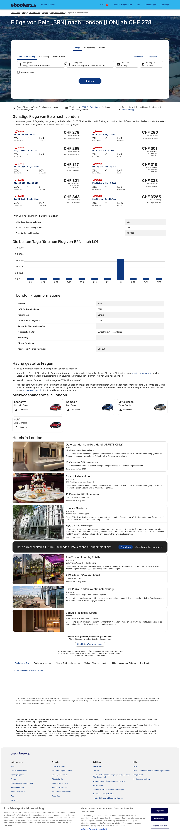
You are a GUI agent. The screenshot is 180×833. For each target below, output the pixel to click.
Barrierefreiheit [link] (98, 785)
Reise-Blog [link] (56, 796)
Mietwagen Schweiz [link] (59, 775)
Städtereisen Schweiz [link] (60, 783)
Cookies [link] (96, 771)
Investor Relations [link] (17, 787)
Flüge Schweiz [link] (57, 779)
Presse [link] (13, 779)
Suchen (90, 81)
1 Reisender (138, 56)
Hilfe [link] (135, 766)
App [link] (12, 796)
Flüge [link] (24, 13)
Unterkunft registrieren (122, 5)
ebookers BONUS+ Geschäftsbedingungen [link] (108, 790)
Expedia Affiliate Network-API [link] (22, 783)
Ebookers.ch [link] (15, 13)
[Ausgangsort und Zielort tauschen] (66, 64)
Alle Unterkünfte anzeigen (90, 644)
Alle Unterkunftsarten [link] (59, 787)
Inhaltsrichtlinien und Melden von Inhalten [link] (108, 798)
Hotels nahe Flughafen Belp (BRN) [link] (28, 670)
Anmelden (164, 5)
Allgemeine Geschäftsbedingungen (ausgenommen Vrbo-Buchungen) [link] (111, 776)
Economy (153, 56)
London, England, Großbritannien (88, 65)
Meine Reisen (150, 5)
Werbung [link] (14, 800)
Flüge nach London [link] (57, 13)
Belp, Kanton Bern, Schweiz (36, 65)
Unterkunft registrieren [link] (19, 771)
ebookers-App (128, 109)
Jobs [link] (12, 766)
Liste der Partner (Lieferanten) (94, 829)
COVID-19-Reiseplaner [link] (142, 373)
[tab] (77, 48)
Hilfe (138, 5)
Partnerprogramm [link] (17, 775)
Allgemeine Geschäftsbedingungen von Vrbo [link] (109, 781)
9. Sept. (125, 65)
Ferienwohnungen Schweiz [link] (62, 771)
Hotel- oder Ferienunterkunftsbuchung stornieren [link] (151, 771)
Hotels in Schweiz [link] (58, 766)
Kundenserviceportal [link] (32, 390)
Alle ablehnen (159, 818)
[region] (90, 818)
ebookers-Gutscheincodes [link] (61, 792)
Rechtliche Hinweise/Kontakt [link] (103, 794)
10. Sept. (150, 65)
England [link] (45, 13)
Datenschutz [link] (97, 766)
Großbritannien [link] (34, 13)
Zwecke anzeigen (160, 826)
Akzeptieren (159, 811)
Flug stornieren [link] (138, 775)
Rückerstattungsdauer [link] (141, 779)
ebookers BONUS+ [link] (18, 792)
